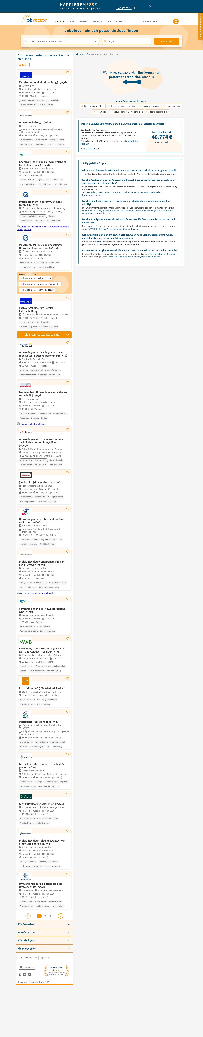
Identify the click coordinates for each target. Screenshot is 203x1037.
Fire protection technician (123, 105)
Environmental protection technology (138, 210)
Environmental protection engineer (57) (41, 283)
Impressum (45, 957)
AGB (20, 957)
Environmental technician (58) (37, 278)
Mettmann (161, 253)
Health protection (111, 210)
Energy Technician (153, 192)
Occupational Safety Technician (128, 111)
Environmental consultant (109, 192)
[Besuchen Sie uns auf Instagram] (20, 974)
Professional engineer (92, 195)
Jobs (84, 54)
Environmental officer (94, 105)
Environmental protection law (96, 213)
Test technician (173, 105)
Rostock (171, 253)
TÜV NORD (93, 228)
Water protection (165, 210)
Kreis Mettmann (130, 228)
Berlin (153, 253)
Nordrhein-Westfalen (151, 256)
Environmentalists (150, 105)
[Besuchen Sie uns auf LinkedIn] (24, 974)
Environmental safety (92, 210)
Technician (101, 111)
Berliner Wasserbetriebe (110, 228)
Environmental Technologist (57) (38, 289)
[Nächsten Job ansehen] (60, 916)
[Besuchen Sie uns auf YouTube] (29, 974)
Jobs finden (167, 41)
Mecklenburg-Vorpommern (128, 256)
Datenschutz (31, 957)
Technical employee (159, 111)
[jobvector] (37, 19)
